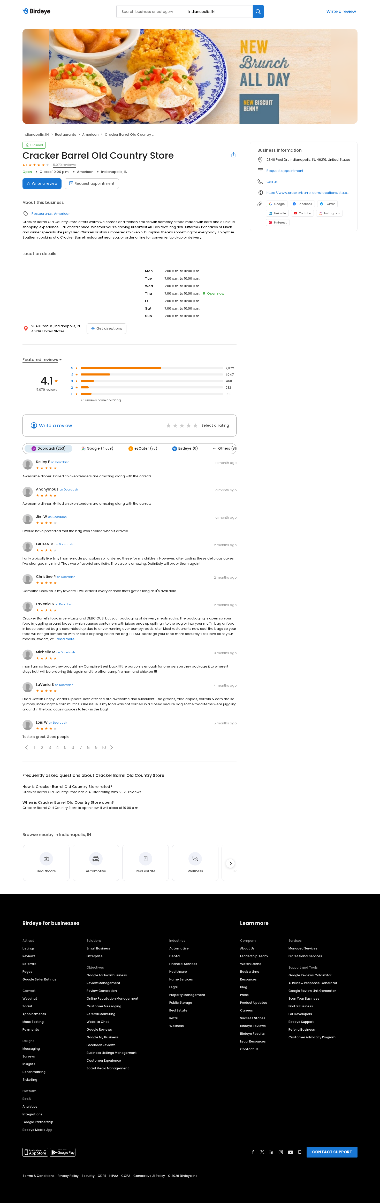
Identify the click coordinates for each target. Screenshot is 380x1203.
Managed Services (302, 948)
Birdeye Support (301, 1022)
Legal (173, 987)
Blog (243, 987)
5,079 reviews (64, 164)
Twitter (330, 204)
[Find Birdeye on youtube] (290, 1152)
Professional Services (305, 956)
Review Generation (102, 991)
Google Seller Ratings (39, 979)
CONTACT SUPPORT (332, 1152)
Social (27, 1006)
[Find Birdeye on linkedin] (271, 1152)
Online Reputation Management (113, 998)
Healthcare (178, 971)
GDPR (102, 1176)
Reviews (28, 956)
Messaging (31, 1048)
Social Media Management (108, 1068)
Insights (28, 1064)
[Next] (230, 863)
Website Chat (98, 1022)
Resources (248, 979)
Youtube (305, 213)
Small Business (99, 948)
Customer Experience (104, 1060)
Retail (173, 1018)
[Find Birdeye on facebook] (253, 1152)
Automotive (179, 948)
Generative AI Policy (149, 1176)
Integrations (32, 1114)
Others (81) (227, 448)
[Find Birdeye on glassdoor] (299, 1152)
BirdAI (26, 1099)
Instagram (332, 213)
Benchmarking (33, 1072)
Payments (30, 1029)
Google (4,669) (100, 448)
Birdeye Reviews (253, 1026)
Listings (28, 948)
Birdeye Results (252, 1033)
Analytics (29, 1106)
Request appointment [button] (285, 170)
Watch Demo (250, 964)
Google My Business (103, 1037)
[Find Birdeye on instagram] (281, 1152)
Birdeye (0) (188, 448)
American (90, 134)
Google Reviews (99, 1029)
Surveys (28, 1056)
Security (88, 1176)
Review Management (103, 983)
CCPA (125, 1176)
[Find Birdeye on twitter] (262, 1152)
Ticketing (29, 1079)
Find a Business (300, 1006)
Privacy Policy (68, 1176)
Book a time (249, 971)
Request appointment (95, 183)
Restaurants (65, 134)
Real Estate (178, 1010)
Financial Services (183, 964)
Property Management (187, 995)
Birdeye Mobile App (37, 1130)
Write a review (341, 11)
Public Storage (180, 1002)
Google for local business (107, 975)
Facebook (305, 204)
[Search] (258, 11)
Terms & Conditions (38, 1176)
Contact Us (249, 1049)
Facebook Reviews (101, 1045)
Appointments (34, 1014)
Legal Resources (253, 1041)
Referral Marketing (101, 1014)
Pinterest (280, 222)
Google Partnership (37, 1122)
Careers (246, 1010)
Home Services (181, 979)
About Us (247, 948)
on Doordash (60, 462)
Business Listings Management (112, 1053)
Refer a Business (301, 1029)
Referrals (29, 964)
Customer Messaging (104, 1006)
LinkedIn (280, 213)
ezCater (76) (145, 448)
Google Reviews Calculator (309, 975)
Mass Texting (33, 1022)
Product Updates (253, 1002)
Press (244, 995)
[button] (111, 747)
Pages (27, 971)
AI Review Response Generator (312, 983)
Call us (272, 181)
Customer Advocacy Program (312, 1037)
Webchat (29, 998)
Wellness (176, 1026)
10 (104, 747)
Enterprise (95, 956)
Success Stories (252, 1018)
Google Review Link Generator (312, 991)
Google (279, 204)
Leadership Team (254, 956)
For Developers (300, 1014)
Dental (174, 956)
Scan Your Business (303, 998)
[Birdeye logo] (37, 11)
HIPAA (113, 1176)
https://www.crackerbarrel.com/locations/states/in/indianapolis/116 (308, 192)
